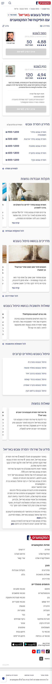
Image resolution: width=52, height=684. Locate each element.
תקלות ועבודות (18, 570)
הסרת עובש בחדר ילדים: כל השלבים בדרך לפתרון (29, 206)
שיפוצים (21, 627)
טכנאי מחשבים (18, 593)
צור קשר (21, 558)
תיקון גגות (20, 631)
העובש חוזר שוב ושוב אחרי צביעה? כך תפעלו (30, 268)
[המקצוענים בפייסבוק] (39, 651)
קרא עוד (15, 223)
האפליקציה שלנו (42, 558)
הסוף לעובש (39, 33)
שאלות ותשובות (43, 574)
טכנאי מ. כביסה (43, 636)
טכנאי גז (46, 631)
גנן (48, 597)
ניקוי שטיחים (19, 619)
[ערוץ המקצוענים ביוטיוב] (34, 651)
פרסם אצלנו (19, 554)
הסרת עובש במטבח (37, 146)
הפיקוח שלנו (44, 554)
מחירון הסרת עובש (37, 124)
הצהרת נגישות (12, 675)
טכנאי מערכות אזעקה (15, 597)
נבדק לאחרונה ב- (35, 37)
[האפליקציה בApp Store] (17, 644)
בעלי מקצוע (46, 9)
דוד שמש (46, 601)
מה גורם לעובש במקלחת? (34, 314)
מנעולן (22, 606)
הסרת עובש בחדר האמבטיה (38, 133)
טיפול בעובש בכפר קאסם (35, 379)
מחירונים (46, 570)
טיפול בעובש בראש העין (36, 391)
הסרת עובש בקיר (38, 160)
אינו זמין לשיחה (26, 51)
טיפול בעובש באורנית (37, 362)
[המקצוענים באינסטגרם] (43, 651)
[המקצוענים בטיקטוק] (48, 651)
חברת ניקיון (44, 623)
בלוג (23, 574)
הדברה (46, 606)
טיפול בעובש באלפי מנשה (35, 367)
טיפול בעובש (35, 9)
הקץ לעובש (40, 66)
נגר (23, 614)
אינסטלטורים (44, 593)
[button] (6, 26)
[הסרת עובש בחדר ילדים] (29, 193)
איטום (47, 589)
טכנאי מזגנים (19, 589)
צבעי (23, 623)
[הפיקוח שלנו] (3, 678)
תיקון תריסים (19, 636)
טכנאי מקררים (18, 601)
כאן (12, 524)
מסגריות (21, 610)
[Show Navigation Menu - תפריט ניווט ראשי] (2, 3)
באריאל (24, 15)
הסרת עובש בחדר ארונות (35, 139)
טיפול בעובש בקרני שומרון (35, 385)
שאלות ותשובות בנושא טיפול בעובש (26, 306)
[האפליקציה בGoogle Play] (30, 644)
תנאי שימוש (29, 675)
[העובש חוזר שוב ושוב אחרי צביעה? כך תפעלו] (29, 255)
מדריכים (46, 578)
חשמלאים (45, 627)
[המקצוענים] (43, 3)
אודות (47, 549)
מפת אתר (44, 675)
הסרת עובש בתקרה (37, 153)
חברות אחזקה (43, 619)
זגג (48, 614)
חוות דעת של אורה (37, 94)
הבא (39, 518)
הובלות (46, 610)
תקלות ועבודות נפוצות (35, 179)
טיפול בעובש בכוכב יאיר (36, 373)
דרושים (22, 549)
